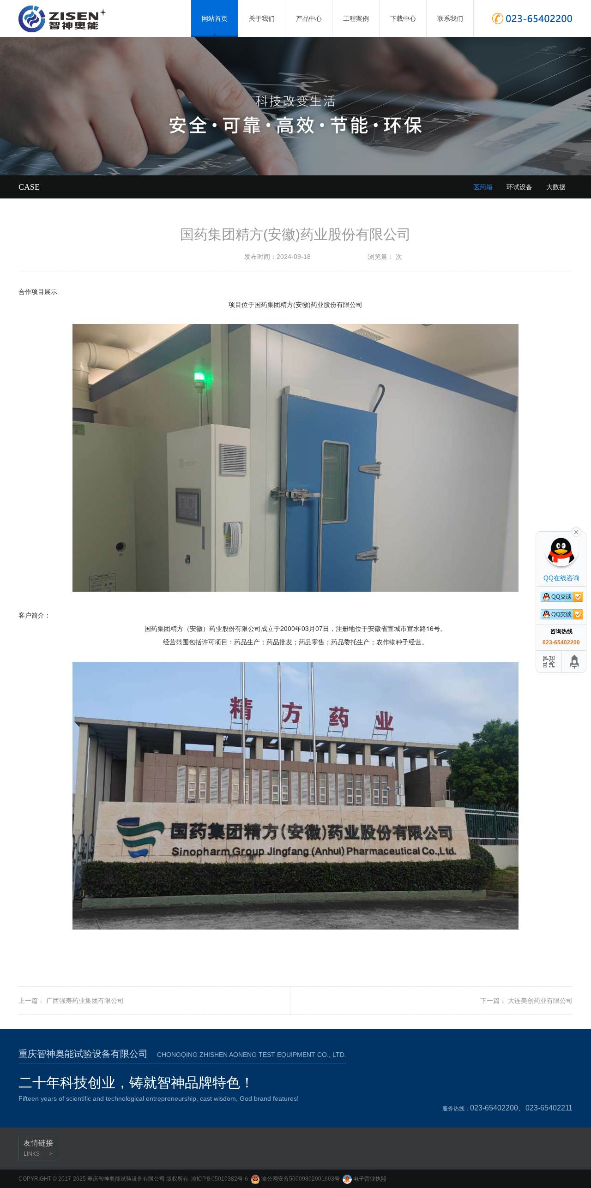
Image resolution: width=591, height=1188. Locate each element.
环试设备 (519, 187)
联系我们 (450, 11)
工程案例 (356, 11)
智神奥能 (72, 19)
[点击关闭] (576, 531)
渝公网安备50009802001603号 (300, 1179)
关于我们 (262, 11)
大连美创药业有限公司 (540, 1000)
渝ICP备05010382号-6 (219, 1179)
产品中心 (309, 11)
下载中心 (403, 11)
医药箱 (483, 187)
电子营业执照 (369, 1179)
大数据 (556, 187)
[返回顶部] (575, 661)
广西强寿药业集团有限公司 (85, 1000)
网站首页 (215, 18)
